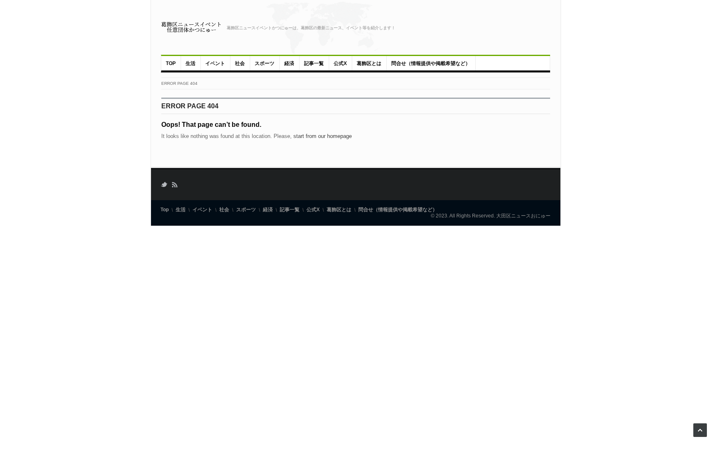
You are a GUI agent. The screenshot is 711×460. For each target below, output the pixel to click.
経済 (289, 63)
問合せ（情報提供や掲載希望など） (430, 63)
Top (171, 63)
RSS (174, 184)
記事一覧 (314, 63)
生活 (190, 63)
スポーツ (264, 63)
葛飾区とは (369, 63)
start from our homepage (322, 136)
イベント (215, 63)
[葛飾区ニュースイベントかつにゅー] (191, 27)
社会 (240, 63)
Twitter (163, 184)
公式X (340, 63)
